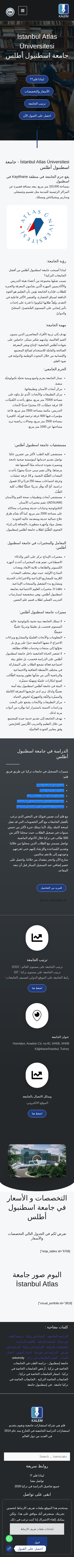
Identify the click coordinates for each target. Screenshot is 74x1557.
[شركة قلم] (63, 10)
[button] (37, 1161)
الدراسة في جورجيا (46, 1352)
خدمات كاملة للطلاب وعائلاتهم (45, 796)
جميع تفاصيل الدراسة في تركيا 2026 (37, 1486)
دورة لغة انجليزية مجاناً (50, 785)
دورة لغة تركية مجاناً (51, 790)
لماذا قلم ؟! (37, 1475)
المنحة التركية (46, 1341)
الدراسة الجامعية (57, 1336)
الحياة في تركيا (35, 1336)
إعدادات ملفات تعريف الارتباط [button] (37, 1529)
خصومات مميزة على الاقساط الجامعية (40, 806)
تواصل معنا (37, 1481)
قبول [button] (37, 1542)
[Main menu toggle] (22, 10)
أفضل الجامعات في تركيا (42, 1357)
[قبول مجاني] (9, 1548)
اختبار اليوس (24, 1352)
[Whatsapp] (9, 1538)
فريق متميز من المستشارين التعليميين (40, 801)
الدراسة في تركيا (33, 1347)
